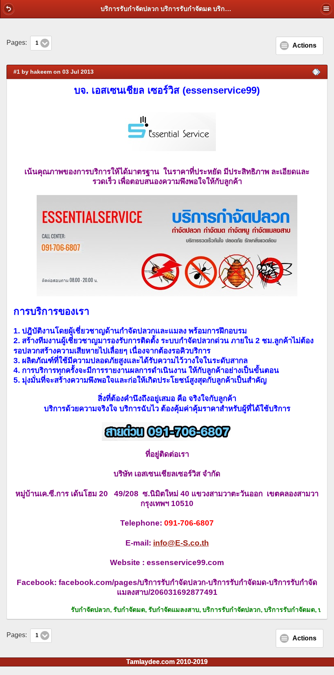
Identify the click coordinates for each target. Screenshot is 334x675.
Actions (304, 45)
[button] (8, 8)
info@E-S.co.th (181, 543)
